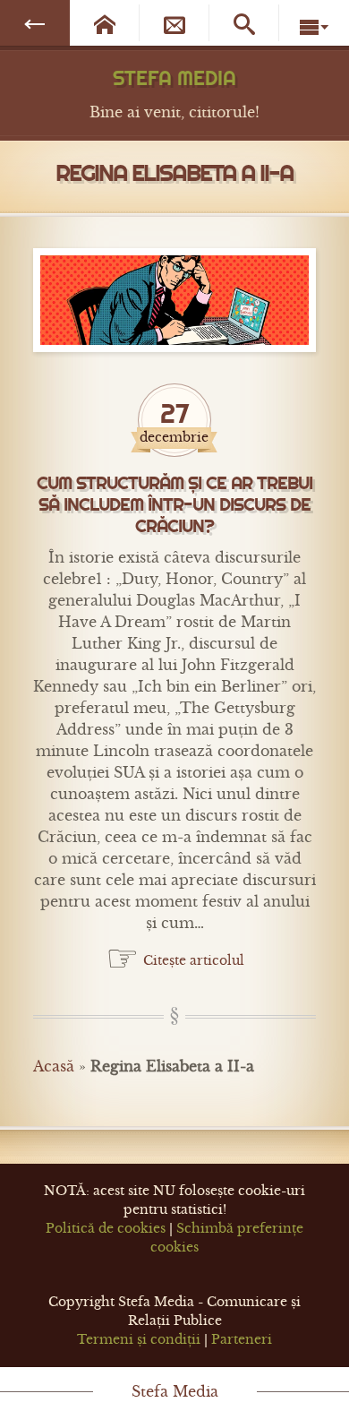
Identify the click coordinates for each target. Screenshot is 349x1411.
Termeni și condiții (138, 1339)
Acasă (53, 1066)
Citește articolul (193, 960)
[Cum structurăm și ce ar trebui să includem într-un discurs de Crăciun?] (174, 300)
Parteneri (241, 1339)
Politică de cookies (106, 1228)
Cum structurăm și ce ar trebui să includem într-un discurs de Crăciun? (174, 505)
